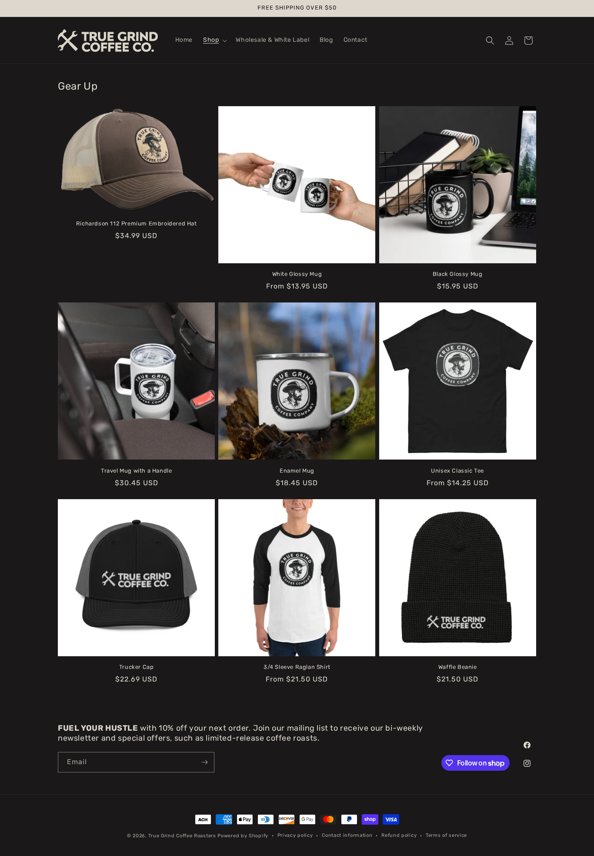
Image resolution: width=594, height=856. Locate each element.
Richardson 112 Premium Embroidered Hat (136, 223)
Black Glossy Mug (458, 274)
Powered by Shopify (242, 836)
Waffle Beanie (457, 667)
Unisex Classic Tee (457, 470)
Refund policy (399, 835)
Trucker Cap (136, 667)
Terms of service (446, 835)
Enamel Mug (297, 470)
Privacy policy (295, 835)
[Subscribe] (204, 762)
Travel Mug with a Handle (136, 470)
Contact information (347, 835)
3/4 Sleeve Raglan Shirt (297, 667)
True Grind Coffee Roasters (182, 836)
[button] (214, 40)
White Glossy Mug (297, 274)
